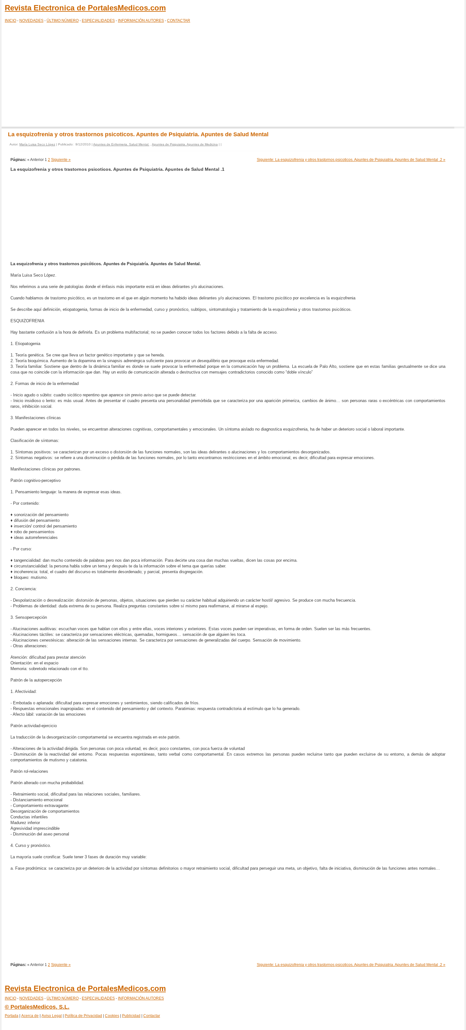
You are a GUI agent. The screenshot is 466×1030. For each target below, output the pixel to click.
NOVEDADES (31, 20)
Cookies (112, 1016)
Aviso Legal (52, 1016)
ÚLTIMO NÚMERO (63, 20)
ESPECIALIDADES (98, 20)
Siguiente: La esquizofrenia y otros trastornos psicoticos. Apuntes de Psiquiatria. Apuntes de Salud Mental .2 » (351, 159)
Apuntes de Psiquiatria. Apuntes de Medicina (185, 144)
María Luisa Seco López (37, 144)
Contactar (151, 1016)
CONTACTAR (178, 20)
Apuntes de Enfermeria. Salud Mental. (121, 144)
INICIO (10, 20)
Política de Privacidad (83, 1016)
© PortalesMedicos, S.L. (37, 1007)
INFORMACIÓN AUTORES (141, 20)
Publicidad (131, 1016)
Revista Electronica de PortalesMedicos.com (85, 7)
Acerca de (30, 1016)
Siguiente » (61, 159)
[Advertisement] (233, 76)
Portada (11, 1016)
